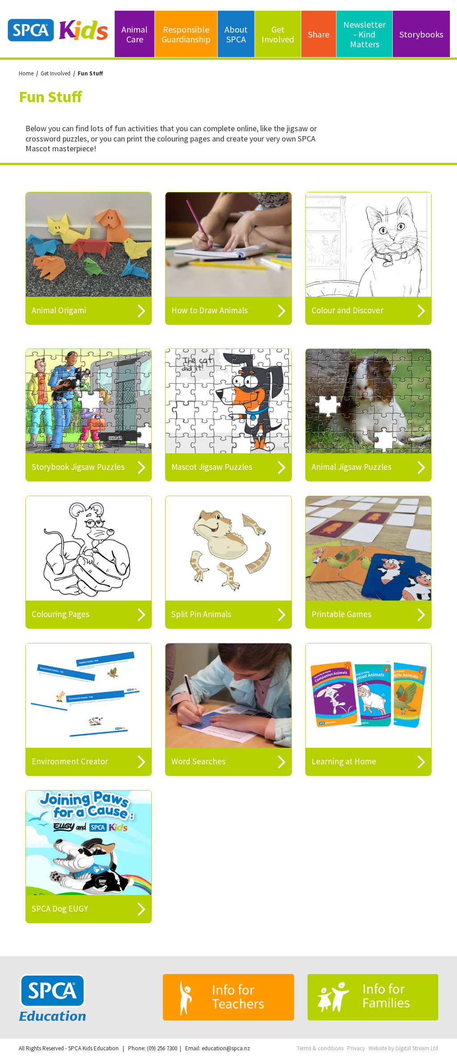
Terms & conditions (320, 1048)
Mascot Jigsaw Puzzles (211, 466)
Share (318, 34)
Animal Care (134, 34)
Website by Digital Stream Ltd (403, 1048)
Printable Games (341, 614)
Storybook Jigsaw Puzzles (78, 466)
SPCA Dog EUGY (60, 908)
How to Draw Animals (209, 310)
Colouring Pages (60, 614)
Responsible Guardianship (186, 34)
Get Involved (278, 34)
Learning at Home (344, 761)
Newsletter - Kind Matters (364, 34)
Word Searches (198, 761)
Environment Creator (70, 761)
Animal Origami (59, 310)
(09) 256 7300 (162, 1048)
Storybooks (421, 34)
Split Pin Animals (201, 614)
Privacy (356, 1048)
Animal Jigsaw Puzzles (351, 466)
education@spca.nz (226, 1048)
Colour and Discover (347, 310)
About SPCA (236, 34)
